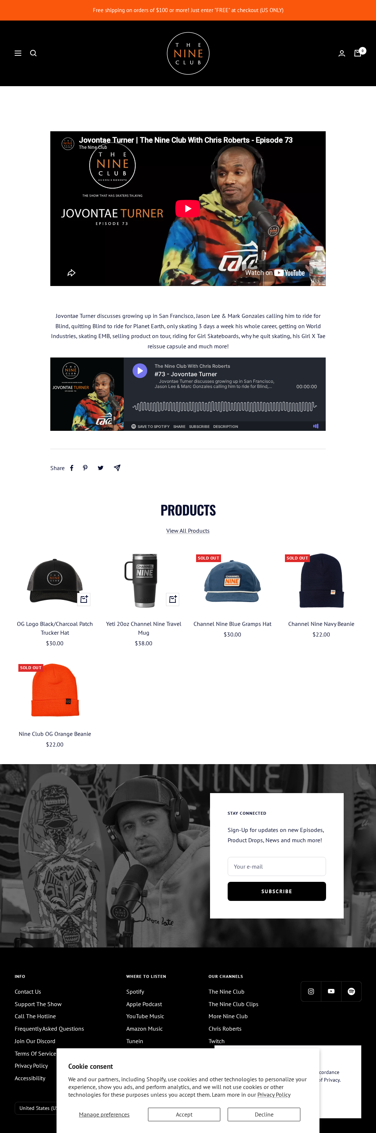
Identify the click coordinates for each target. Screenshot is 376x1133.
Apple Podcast (144, 1004)
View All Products (188, 530)
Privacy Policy (273, 1094)
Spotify (135, 991)
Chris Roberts (225, 1028)
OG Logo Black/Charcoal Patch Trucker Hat (55, 628)
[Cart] (357, 53)
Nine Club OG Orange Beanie (55, 733)
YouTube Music (145, 1016)
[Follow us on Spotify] (351, 991)
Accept (184, 1114)
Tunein (134, 1041)
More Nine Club (228, 1016)
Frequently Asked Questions (49, 1028)
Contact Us (28, 991)
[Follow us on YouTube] (331, 991)
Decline (264, 1114)
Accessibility (30, 1078)
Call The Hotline (35, 1016)
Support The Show (38, 1004)
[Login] (342, 53)
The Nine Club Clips (233, 1004)
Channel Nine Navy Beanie (321, 623)
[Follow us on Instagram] (311, 991)
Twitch (217, 1041)
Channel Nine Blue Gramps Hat (232, 623)
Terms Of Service (35, 1053)
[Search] (33, 53)
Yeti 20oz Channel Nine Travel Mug (143, 628)
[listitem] (71, 468)
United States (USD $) (43, 1108)
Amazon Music (144, 1028)
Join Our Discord (35, 1041)
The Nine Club (227, 991)
